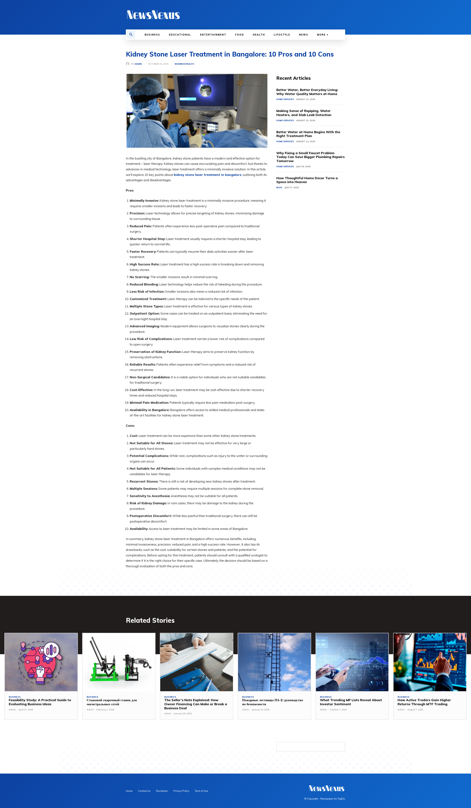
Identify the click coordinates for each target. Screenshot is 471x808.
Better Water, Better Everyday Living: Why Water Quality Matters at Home (307, 92)
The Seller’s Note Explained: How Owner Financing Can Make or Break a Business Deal (195, 704)
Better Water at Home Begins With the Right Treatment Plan (308, 134)
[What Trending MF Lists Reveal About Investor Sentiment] (352, 662)
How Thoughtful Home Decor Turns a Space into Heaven (307, 180)
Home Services (285, 99)
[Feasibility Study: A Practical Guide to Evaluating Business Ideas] (41, 662)
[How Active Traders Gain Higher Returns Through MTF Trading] (430, 662)
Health (189, 64)
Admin (138, 64)
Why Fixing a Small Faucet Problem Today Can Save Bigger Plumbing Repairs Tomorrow (310, 157)
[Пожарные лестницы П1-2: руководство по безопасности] (274, 662)
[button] (131, 35)
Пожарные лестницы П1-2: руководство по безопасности (272, 702)
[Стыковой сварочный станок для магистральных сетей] (119, 662)
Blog (279, 187)
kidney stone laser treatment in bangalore (207, 175)
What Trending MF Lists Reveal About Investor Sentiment (351, 702)
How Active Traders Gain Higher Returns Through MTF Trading (424, 702)
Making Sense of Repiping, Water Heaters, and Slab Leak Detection (303, 113)
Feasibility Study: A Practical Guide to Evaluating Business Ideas (40, 702)
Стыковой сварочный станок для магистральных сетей (112, 702)
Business (180, 64)
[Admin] (128, 64)
